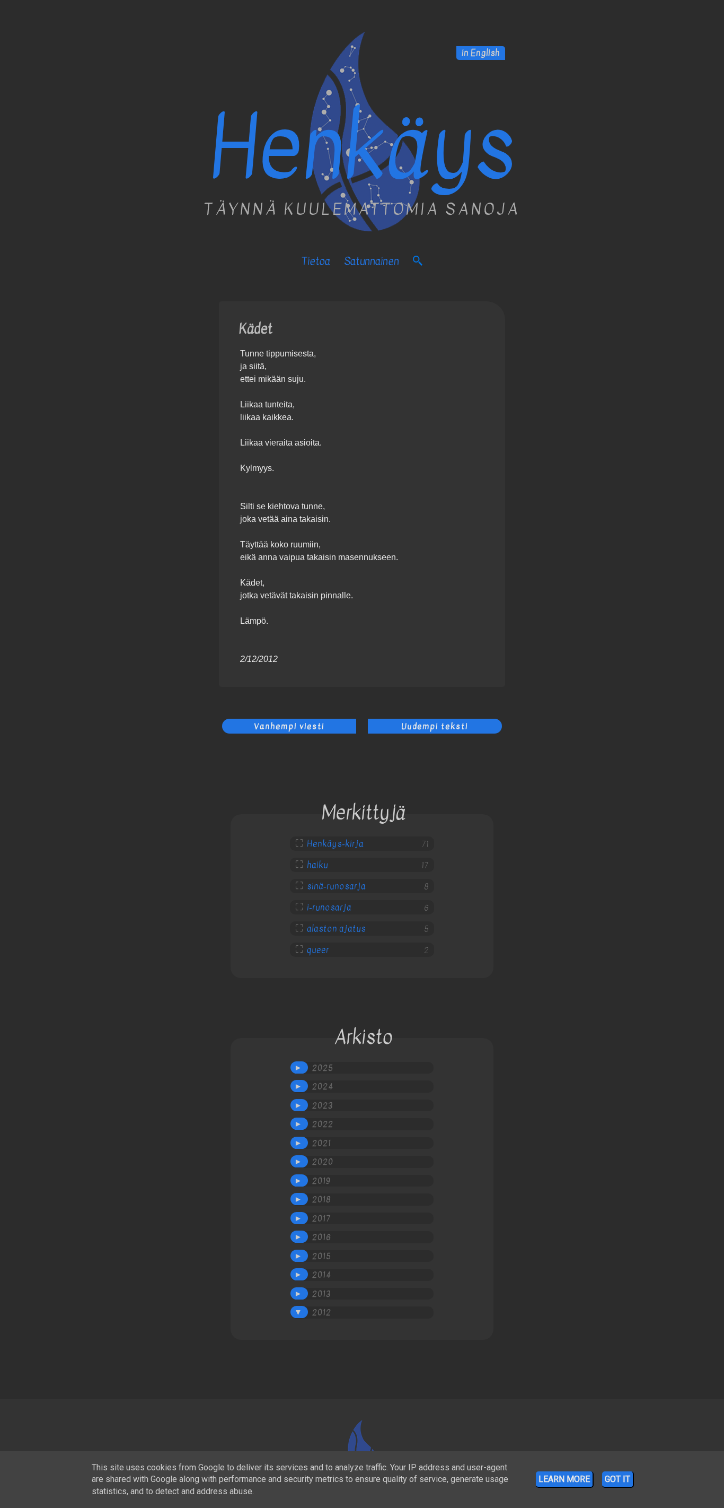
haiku (317, 865)
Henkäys (362, 148)
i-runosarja (329, 907)
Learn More (564, 1479)
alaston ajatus (336, 928)
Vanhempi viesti (289, 726)
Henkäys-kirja (335, 844)
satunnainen (371, 261)
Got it (617, 1479)
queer (318, 950)
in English (481, 53)
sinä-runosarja (336, 886)
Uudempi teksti (434, 726)
